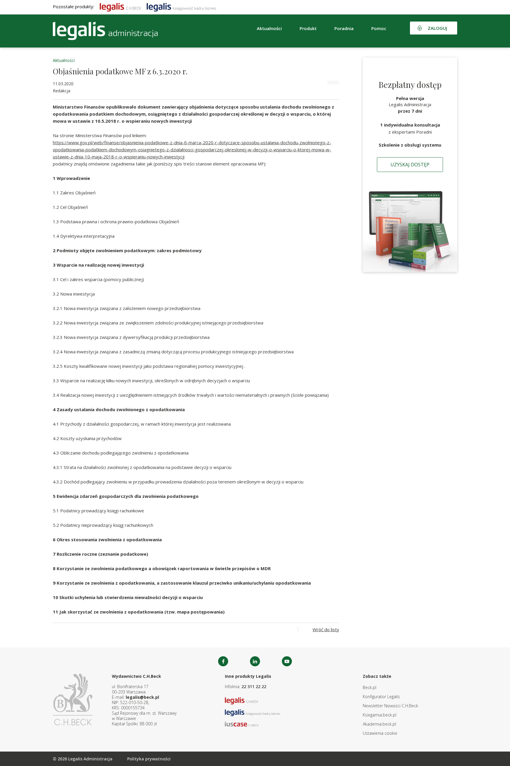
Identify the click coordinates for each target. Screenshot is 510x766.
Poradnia (344, 28)
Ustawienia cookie (380, 733)
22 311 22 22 (253, 686)
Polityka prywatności (149, 759)
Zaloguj (437, 28)
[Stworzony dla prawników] (120, 6)
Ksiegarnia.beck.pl (379, 715)
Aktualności (64, 60)
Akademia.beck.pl (379, 724)
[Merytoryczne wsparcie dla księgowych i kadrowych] (181, 6)
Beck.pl (369, 687)
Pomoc (378, 28)
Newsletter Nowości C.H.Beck (390, 705)
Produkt (308, 28)
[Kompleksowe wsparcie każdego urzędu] (105, 31)
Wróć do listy (326, 629)
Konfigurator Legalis (381, 696)
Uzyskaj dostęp (409, 164)
